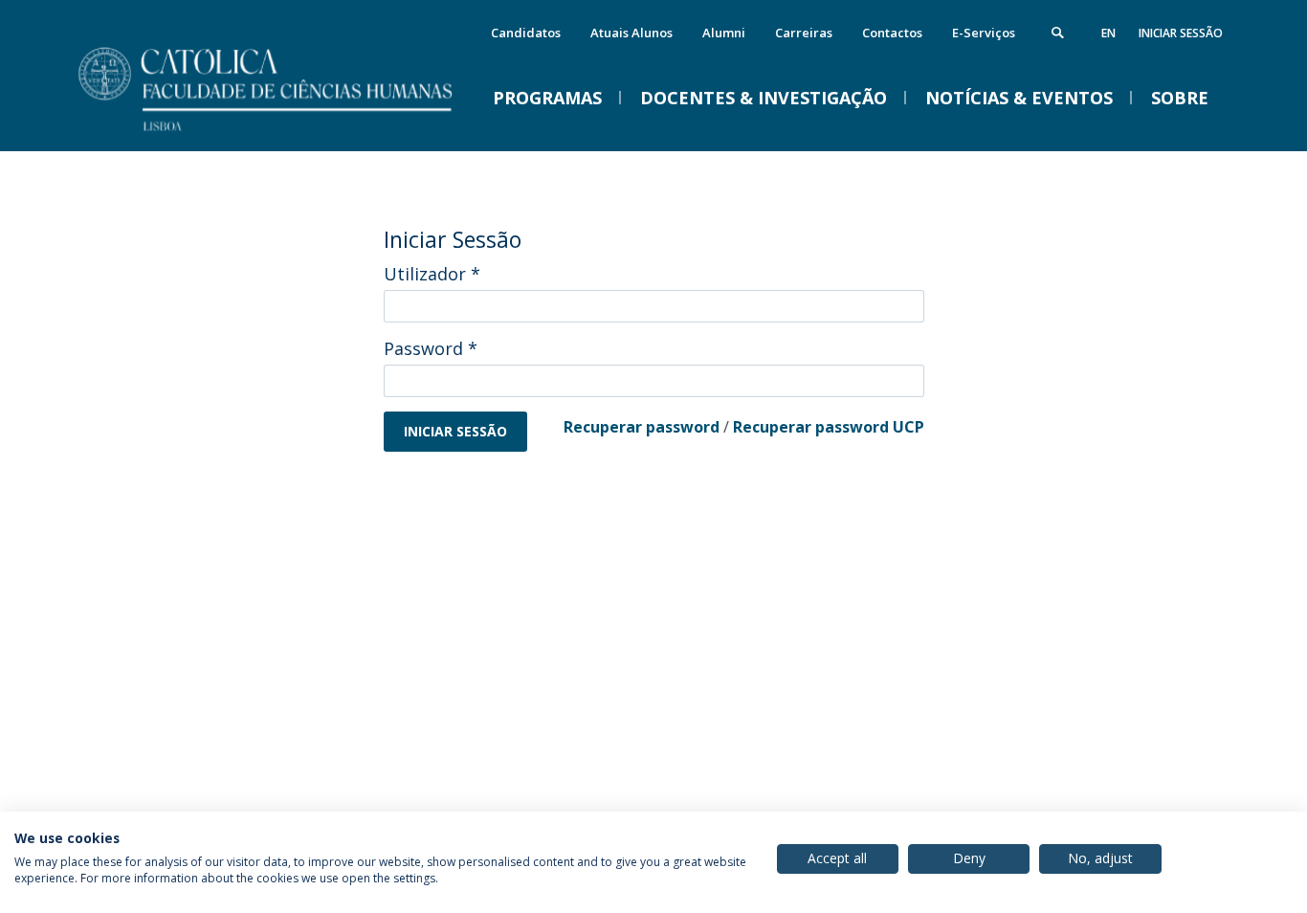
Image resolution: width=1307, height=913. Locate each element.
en (1108, 33)
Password (430, 348)
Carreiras (803, 32)
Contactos (892, 32)
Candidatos (526, 32)
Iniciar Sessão (1181, 33)
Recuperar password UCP (828, 426)
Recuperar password (642, 426)
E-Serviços (983, 32)
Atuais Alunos (631, 32)
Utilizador (432, 273)
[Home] (290, 131)
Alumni (723, 32)
